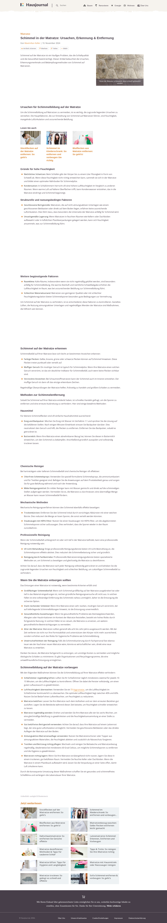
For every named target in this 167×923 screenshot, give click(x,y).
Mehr (65, 48)
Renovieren (103, 5)
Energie (118, 5)
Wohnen (131, 5)
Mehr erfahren (114, 906)
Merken (44, 48)
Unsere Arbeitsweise (79, 918)
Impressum (118, 918)
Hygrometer (78, 689)
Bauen (90, 5)
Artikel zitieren (29, 48)
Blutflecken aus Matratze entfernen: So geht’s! (83, 151)
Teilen (55, 48)
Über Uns (144, 5)
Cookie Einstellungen (100, 918)
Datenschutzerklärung (137, 918)
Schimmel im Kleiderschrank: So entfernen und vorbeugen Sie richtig (56, 154)
